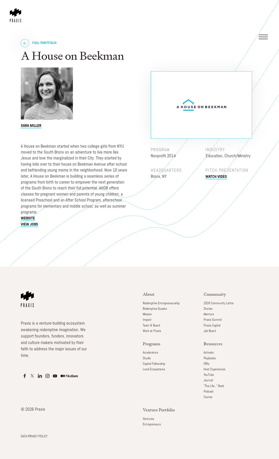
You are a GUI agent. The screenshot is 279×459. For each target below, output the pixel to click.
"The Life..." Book (214, 386)
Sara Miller (31, 126)
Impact (147, 320)
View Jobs (29, 225)
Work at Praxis (152, 331)
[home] (16, 11)
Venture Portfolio (159, 410)
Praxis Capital (212, 325)
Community (215, 294)
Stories (208, 309)
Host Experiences (214, 369)
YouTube (209, 375)
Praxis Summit (213, 320)
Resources (213, 343)
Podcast (209, 391)
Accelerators (150, 352)
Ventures (148, 419)
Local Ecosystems (154, 369)
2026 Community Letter (219, 303)
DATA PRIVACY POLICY (34, 436)
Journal (208, 380)
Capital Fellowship (154, 364)
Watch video (216, 177)
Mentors (209, 314)
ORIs (206, 364)
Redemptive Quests (155, 309)
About (149, 294)
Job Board (210, 331)
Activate (209, 352)
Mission (147, 314)
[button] (265, 15)
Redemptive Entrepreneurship (161, 303)
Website (28, 218)
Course (208, 397)
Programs (151, 343)
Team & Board (151, 325)
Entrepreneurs (152, 424)
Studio (147, 358)
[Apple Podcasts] (24, 376)
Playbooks (210, 358)
